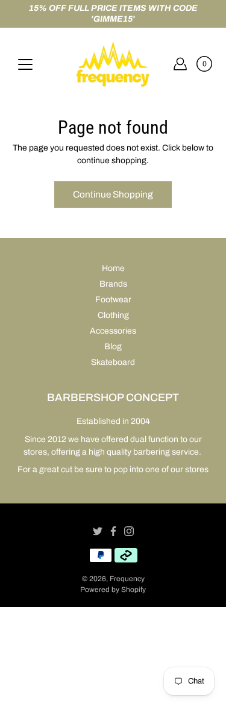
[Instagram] (129, 531)
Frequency (127, 579)
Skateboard (113, 362)
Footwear (113, 299)
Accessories (113, 330)
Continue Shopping (113, 194)
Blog (113, 346)
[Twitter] (97, 531)
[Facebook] (113, 531)
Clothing (113, 315)
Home (113, 268)
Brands (113, 283)
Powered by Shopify (113, 589)
